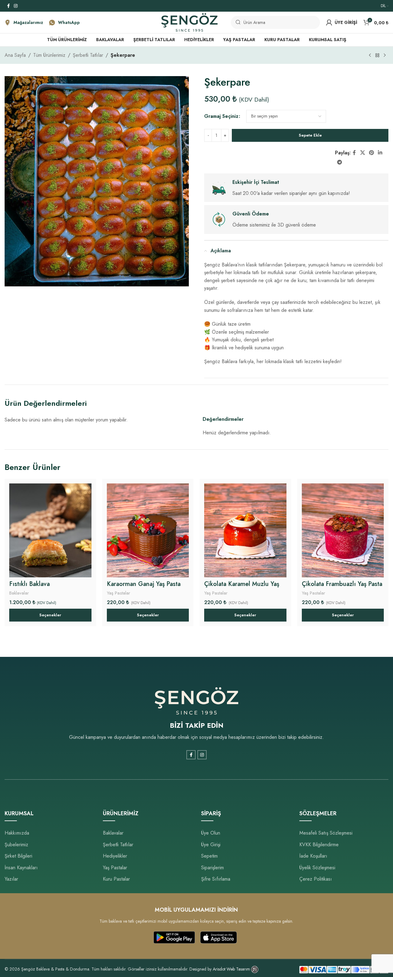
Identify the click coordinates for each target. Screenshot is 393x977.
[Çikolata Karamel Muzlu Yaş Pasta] (245, 530)
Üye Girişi (210, 844)
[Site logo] (189, 21)
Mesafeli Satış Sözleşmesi (325, 832)
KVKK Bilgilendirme (319, 844)
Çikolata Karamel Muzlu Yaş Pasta (241, 588)
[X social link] (362, 152)
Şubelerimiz (16, 844)
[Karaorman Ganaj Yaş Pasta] (148, 530)
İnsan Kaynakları (21, 867)
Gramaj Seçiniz (221, 116)
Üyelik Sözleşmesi (317, 867)
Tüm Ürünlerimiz (49, 55)
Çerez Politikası (315, 878)
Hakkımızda (17, 832)
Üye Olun (210, 832)
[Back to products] (377, 55)
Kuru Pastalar (116, 878)
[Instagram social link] (15, 6)
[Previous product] (370, 55)
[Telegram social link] (339, 162)
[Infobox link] (24, 22)
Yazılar (11, 878)
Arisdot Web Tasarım (231, 969)
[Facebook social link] (8, 6)
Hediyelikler (115, 855)
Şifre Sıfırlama (215, 878)
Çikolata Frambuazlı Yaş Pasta (342, 584)
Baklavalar (19, 593)
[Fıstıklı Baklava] (50, 530)
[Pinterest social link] (371, 152)
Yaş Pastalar (118, 593)
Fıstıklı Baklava (29, 584)
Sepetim (209, 855)
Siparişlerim (212, 867)
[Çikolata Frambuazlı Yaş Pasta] (343, 530)
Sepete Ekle (310, 135)
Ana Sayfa (15, 55)
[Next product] (384, 55)
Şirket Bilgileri (18, 855)
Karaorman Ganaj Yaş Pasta (144, 584)
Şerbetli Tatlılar (88, 55)
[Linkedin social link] (380, 152)
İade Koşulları (313, 855)
